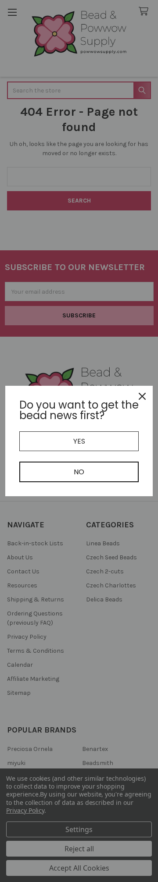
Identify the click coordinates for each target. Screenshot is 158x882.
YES (79, 441)
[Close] (142, 396)
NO (79, 472)
